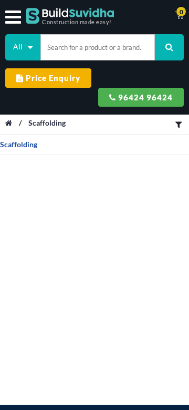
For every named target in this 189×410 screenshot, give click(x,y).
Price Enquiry (52, 78)
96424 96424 (144, 97)
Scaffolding (47, 122)
